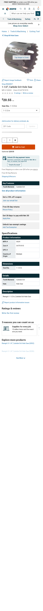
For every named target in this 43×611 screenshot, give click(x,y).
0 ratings (17, 93)
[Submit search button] (38, 13)
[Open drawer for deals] (21, 9)
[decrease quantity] (4, 140)
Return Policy (7, 209)
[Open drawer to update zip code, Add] (5, 13)
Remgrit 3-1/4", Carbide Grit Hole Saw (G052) (18, 343)
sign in (14, 4)
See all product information (13, 190)
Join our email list (10, 200)
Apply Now (6, 218)
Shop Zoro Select (20, 26)
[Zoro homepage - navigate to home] (11, 9)
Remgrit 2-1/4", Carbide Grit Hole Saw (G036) (18, 351)
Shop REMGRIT (7, 84)
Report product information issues (16, 302)
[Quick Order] (25, 9)
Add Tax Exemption (10, 227)
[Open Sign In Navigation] (34, 9)
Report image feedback (12, 80)
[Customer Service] (29, 9)
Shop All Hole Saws (11, 35)
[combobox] (25, 13)
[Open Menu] (3, 9)
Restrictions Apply (23, 4)
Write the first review (10, 313)
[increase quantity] (15, 140)
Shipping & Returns (9, 176)
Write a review (28, 93)
